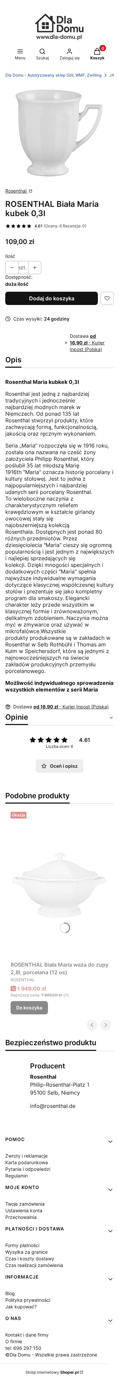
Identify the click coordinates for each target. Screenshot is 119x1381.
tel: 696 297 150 (23, 1348)
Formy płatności (22, 1245)
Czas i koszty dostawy (29, 1258)
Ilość (10, 256)
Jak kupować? (21, 1306)
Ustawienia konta (23, 1210)
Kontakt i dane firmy (27, 1335)
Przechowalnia (21, 1217)
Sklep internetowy (52, 1372)
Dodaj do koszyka (51, 298)
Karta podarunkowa (26, 1162)
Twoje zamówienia (25, 1204)
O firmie (13, 1341)
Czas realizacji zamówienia (34, 1265)
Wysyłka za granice (26, 1252)
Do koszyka (29, 1007)
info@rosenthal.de (52, 1106)
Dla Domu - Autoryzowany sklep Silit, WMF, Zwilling (53, 75)
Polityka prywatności (27, 1300)
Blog (10, 1293)
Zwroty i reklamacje (26, 1156)
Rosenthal (16, 191)
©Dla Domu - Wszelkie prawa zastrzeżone (51, 1354)
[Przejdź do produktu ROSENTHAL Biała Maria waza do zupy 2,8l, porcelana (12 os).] (59, 883)
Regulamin (16, 1175)
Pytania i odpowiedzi (27, 1169)
